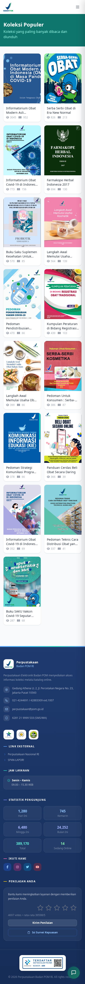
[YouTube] (37, 867)
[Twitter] (27, 867)
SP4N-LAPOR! (16, 760)
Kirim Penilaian (42, 923)
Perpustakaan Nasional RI (23, 754)
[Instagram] (17, 867)
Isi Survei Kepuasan (45, 932)
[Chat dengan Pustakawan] (74, 972)
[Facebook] (7, 867)
